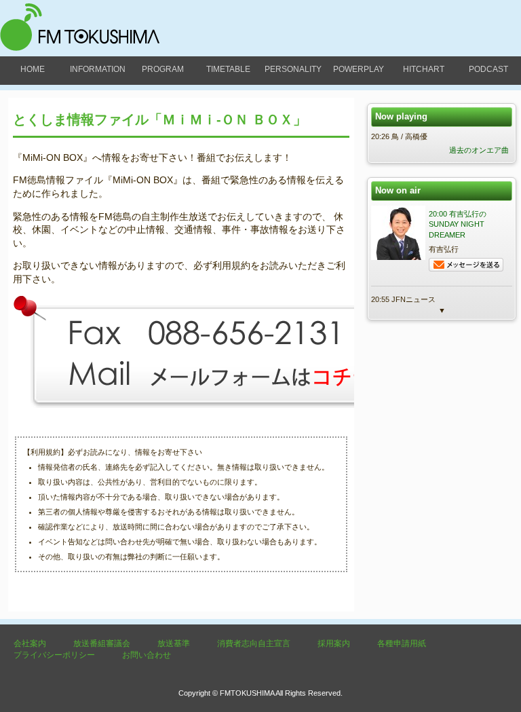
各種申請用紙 (401, 643)
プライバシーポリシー (54, 655)
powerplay (358, 69)
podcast (488, 69)
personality (293, 69)
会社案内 (30, 643)
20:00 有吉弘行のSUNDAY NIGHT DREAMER (457, 224)
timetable (228, 69)
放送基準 (173, 643)
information (98, 69)
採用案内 (333, 643)
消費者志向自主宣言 (253, 643)
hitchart (423, 69)
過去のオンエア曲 (479, 150)
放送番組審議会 (101, 643)
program (163, 69)
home (32, 69)
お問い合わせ (146, 655)
